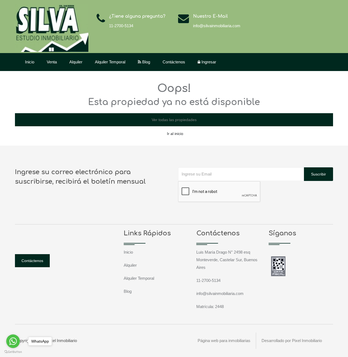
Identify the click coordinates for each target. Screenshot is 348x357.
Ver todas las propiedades (174, 120)
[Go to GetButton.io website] (13, 351)
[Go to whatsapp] (13, 341)
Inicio (29, 62)
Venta (52, 62)
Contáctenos (174, 62)
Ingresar (208, 62)
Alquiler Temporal (110, 62)
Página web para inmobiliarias (224, 340)
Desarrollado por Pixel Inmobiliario (292, 340)
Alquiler (75, 62)
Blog (145, 62)
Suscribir (318, 174)
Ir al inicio (175, 133)
